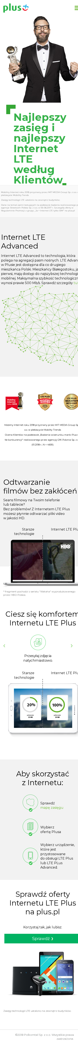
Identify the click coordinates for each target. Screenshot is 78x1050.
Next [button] (72, 645)
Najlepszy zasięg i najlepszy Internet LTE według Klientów (36, 148)
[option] (38, 649)
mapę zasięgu (51, 808)
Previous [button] (4, 645)
